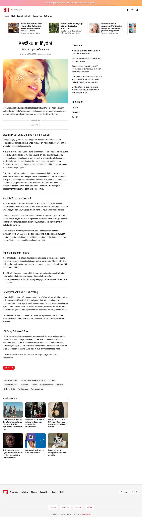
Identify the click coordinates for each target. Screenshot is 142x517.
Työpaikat (34, 492)
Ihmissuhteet (37, 16)
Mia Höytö (60, 385)
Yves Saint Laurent (37, 389)
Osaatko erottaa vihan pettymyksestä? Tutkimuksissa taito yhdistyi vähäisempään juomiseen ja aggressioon (86, 69)
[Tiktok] (137, 10)
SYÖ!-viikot (48, 16)
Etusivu (6, 16)
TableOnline (76, 112)
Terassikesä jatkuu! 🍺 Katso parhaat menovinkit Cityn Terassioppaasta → (71, 3)
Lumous (34, 385)
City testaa (52, 380)
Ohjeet (54, 492)
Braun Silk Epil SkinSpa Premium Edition (33, 380)
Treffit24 (89, 507)
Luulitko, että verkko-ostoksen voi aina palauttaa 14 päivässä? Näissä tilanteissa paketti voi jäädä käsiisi (85, 90)
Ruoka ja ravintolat (24, 16)
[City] (5, 492)
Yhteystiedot (14, 492)
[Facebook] (128, 10)
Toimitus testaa (23, 389)
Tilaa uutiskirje (44, 492)
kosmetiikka (24, 385)
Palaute (61, 492)
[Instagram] (132, 10)
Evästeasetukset (86, 514)
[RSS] (137, 492)
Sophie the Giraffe (9, 389)
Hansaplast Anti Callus (11, 385)
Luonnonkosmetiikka (46, 385)
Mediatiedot (24, 492)
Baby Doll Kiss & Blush (11, 380)
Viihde (13, 16)
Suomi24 (75, 117)
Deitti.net (75, 108)
